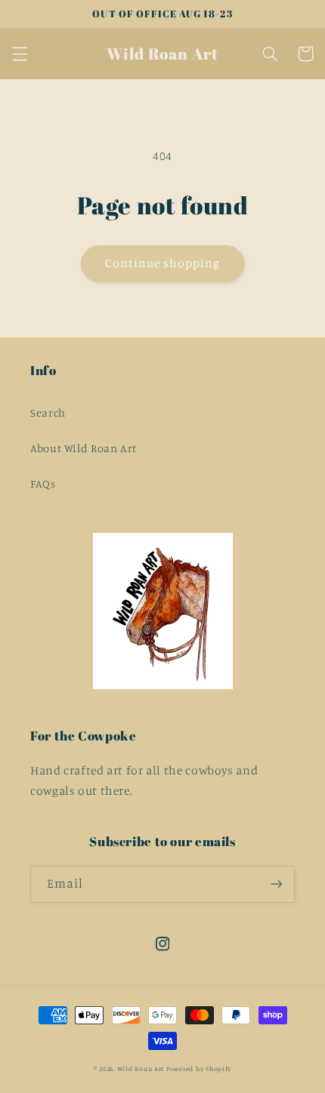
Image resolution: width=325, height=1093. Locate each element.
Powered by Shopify (198, 1068)
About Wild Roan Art (83, 448)
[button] (19, 53)
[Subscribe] (276, 884)
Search (48, 412)
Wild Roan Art (141, 1068)
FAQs (43, 483)
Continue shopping (163, 263)
